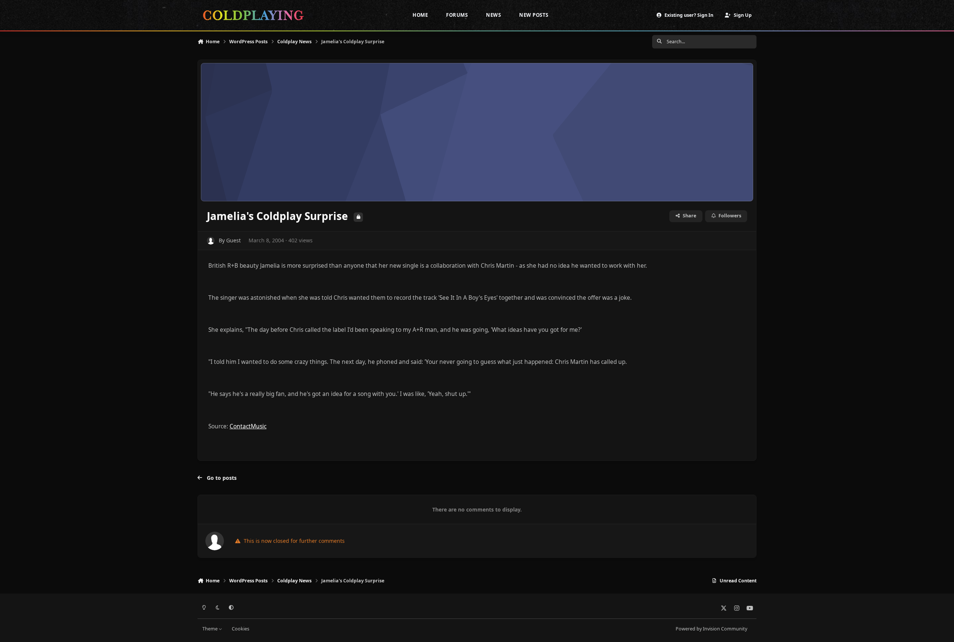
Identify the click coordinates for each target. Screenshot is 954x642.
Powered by (711, 629)
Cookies (240, 629)
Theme (210, 629)
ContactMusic (248, 426)
